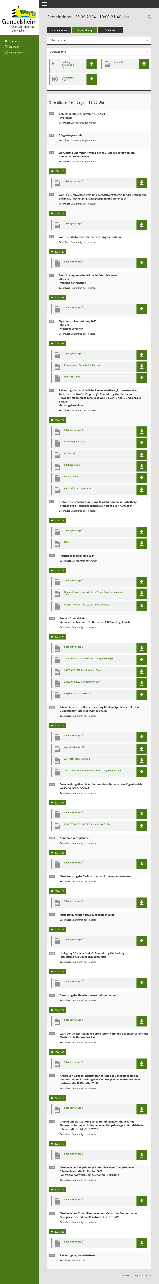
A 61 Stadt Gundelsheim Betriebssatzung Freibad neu (92, 770)
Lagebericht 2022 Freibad (77, 693)
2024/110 (59, 171)
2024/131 (59, 971)
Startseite (14, 41)
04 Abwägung (71, 476)
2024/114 (59, 1189)
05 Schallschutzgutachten (77, 488)
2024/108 (59, 297)
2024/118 (59, 520)
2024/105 (59, 802)
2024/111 (59, 213)
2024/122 (59, 852)
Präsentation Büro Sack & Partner (82, 365)
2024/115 (59, 1097)
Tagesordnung (84, 30)
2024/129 (59, 1009)
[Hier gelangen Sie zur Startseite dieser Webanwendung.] (19, 18)
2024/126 (59, 251)
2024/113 (59, 570)
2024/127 (59, 891)
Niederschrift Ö (68, 79)
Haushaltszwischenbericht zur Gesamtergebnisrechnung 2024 (94, 593)
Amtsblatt (119, 62)
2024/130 (59, 1052)
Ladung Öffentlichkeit (68, 65)
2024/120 (59, 1231)
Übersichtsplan (72, 376)
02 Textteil (69, 453)
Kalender (14, 46)
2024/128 (59, 929)
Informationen (59, 30)
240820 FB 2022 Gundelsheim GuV (82, 682)
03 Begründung (72, 465)
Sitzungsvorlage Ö (74, 181)
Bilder (67, 542)
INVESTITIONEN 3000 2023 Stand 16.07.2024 (87, 824)
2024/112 (59, 725)
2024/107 (59, 636)
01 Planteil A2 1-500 (74, 441)
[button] (19, 52)
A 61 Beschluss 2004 (74, 747)
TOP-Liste (110, 30)
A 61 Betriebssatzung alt (77, 759)
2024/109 (59, 343)
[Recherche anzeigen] (148, 17)
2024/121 (59, 420)
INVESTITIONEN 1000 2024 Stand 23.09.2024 (87, 604)
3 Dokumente (58, 51)
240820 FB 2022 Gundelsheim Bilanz (83, 670)
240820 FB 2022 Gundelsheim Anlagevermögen (89, 658)
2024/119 (59, 1143)
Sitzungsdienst (141, 1275)
